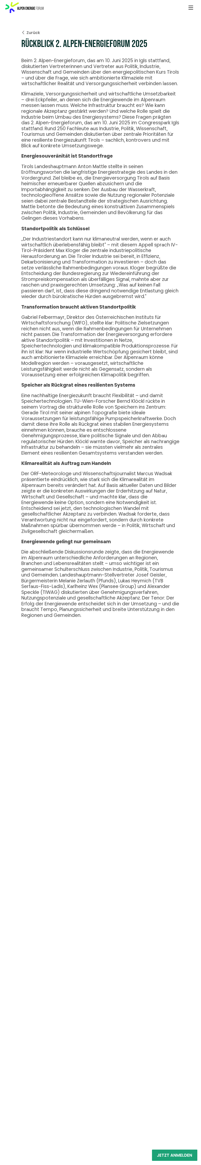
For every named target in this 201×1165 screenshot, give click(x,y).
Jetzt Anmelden (174, 1155)
